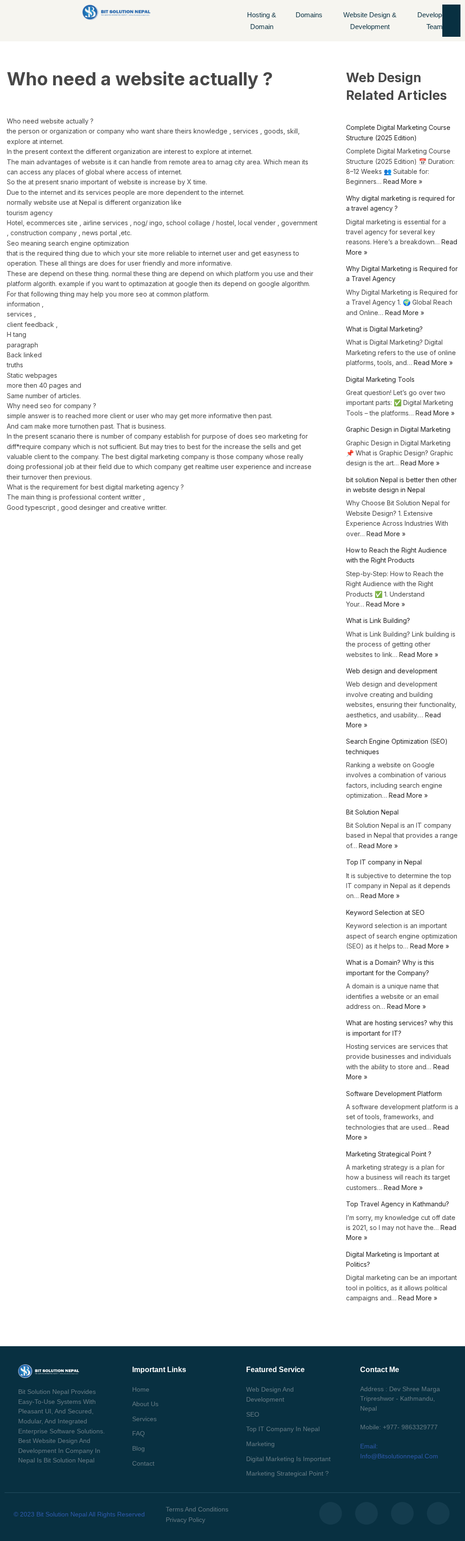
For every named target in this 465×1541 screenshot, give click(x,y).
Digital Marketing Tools (380, 379)
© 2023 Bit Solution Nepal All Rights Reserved (79, 1514)
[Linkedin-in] (402, 1513)
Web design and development (391, 671)
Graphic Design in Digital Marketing (398, 429)
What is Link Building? (378, 620)
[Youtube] (438, 1513)
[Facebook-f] (330, 1513)
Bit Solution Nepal (372, 812)
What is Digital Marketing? (384, 329)
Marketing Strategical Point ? (388, 1154)
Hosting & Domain (261, 20)
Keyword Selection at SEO (385, 912)
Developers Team (434, 20)
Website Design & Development (369, 20)
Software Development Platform (394, 1093)
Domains (309, 15)
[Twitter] (366, 1513)
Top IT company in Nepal (384, 862)
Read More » (402, 181)
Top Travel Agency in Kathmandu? (397, 1204)
